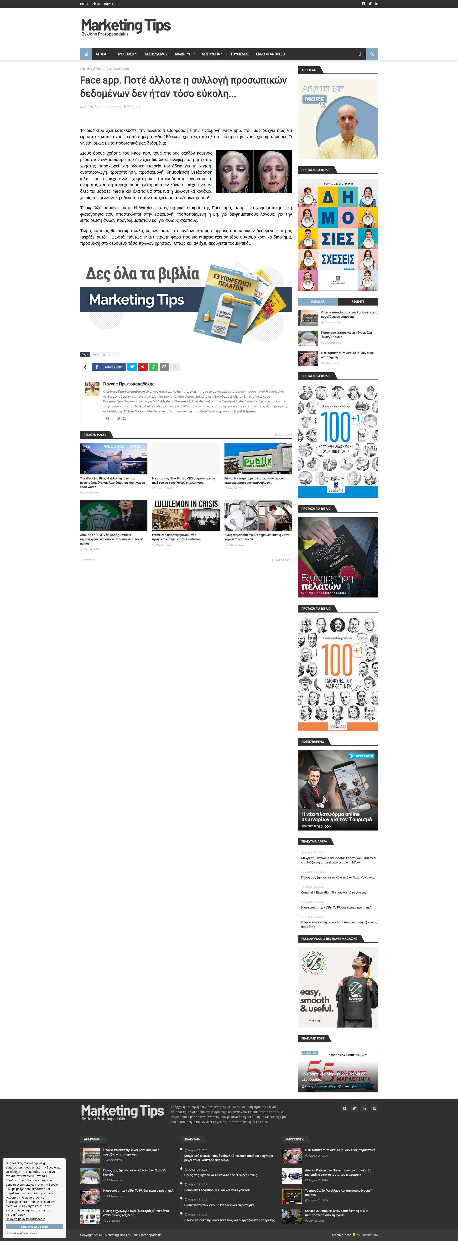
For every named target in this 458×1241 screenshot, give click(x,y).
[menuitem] (86, 54)
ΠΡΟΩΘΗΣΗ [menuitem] (125, 54)
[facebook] (107, 418)
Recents (358, 301)
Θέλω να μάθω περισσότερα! (25, 1219)
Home (84, 3)
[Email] (164, 367)
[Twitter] (132, 367)
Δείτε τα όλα (283, 434)
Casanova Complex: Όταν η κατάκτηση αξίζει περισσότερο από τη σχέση (336, 1213)
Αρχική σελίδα (90, 68)
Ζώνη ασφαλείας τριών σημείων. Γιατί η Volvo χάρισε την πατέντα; (257, 537)
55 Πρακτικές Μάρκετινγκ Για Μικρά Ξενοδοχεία (333, 1077)
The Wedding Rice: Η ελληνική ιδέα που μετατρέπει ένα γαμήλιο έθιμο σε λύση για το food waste (112, 483)
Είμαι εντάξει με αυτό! (34, 1226)
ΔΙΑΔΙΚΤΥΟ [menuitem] (183, 54)
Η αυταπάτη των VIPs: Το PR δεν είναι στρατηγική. (347, 355)
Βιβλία (108, 3)
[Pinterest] (143, 367)
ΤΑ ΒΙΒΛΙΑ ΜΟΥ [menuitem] (156, 54)
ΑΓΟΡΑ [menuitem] (101, 54)
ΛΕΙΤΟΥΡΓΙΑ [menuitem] (211, 54)
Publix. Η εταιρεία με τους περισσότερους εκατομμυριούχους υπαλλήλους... (254, 480)
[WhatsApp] (153, 367)
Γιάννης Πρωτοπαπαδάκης (129, 383)
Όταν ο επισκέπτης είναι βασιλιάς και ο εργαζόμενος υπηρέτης (349, 314)
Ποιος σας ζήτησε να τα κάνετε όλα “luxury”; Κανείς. (346, 335)
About (96, 3)
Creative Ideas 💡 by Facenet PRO (355, 1235)
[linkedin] (113, 418)
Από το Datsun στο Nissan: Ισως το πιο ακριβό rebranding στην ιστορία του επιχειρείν (338, 1172)
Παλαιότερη (281, 560)
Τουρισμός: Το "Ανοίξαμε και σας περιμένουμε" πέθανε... (338, 1193)
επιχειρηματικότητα (116, 68)
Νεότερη (89, 560)
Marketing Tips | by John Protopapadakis (133, 1235)
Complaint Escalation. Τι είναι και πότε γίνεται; (334, 892)
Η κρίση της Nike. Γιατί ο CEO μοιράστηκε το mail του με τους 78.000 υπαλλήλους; (183, 480)
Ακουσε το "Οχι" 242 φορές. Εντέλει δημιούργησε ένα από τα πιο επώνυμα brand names (111, 539)
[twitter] (118, 418)
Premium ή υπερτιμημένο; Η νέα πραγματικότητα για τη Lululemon (176, 537)
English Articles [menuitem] (270, 54)
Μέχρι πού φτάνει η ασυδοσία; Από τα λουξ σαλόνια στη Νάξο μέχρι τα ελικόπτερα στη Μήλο (338, 860)
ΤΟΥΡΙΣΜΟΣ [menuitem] (239, 54)
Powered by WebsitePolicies (21, 1233)
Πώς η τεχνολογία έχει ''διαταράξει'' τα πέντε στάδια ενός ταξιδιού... (136, 1213)
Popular (318, 301)
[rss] (124, 418)
